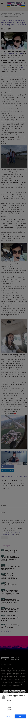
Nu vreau (7, 716)
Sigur (20, 716)
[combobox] (10, 709)
